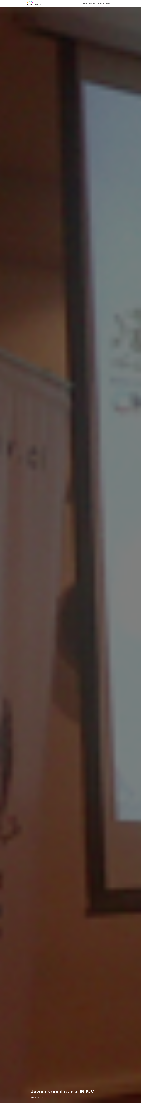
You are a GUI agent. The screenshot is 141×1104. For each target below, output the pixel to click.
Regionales (92, 3)
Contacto (108, 3)
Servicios (100, 3)
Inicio (84, 3)
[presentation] (87, 3)
